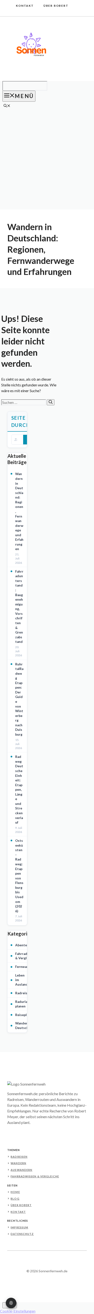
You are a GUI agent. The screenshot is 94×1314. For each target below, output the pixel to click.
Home (15, 1191)
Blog (15, 1198)
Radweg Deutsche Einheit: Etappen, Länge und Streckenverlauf (19, 789)
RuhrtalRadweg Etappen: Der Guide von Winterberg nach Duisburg (19, 699)
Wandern (18, 1163)
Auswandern (21, 1169)
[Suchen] (50, 402)
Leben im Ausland (21, 979)
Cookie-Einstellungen (17, 1311)
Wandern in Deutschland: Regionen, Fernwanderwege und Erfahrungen (19, 511)
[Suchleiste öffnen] (7, 106)
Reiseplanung (25, 1015)
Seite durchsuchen (23, 421)
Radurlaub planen (23, 1004)
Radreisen (23, 993)
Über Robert (55, 5)
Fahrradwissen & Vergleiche (26, 956)
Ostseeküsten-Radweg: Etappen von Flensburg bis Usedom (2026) (19, 876)
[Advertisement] (47, 160)
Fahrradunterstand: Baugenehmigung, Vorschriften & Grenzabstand (19, 607)
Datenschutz (22, 1233)
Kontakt (25, 5)
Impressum (19, 1227)
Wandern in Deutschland (25, 1025)
